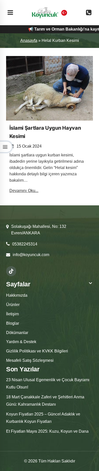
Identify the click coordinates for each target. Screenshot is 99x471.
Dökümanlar (17, 332)
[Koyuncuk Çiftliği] (45, 12)
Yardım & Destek (21, 342)
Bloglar (12, 323)
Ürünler (13, 304)
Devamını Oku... (24, 190)
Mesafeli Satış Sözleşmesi (30, 360)
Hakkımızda (16, 295)
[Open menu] (10, 13)
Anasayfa (28, 40)
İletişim (12, 314)
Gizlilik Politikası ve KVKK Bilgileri (37, 351)
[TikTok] (11, 271)
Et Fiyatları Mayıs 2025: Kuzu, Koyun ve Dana (47, 431)
